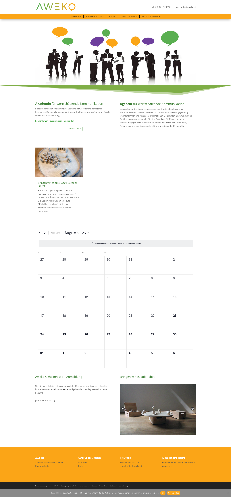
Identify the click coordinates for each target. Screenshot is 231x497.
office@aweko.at (188, 7)
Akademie (76, 16)
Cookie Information (99, 486)
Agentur (113, 16)
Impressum (84, 486)
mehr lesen (43, 211)
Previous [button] (123, 409)
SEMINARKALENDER (73, 129)
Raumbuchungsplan (43, 486)
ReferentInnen (129, 16)
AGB (56, 486)
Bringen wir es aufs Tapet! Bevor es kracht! (57, 184)
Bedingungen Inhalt (68, 486)
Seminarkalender (95, 16)
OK (163, 493)
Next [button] (192, 409)
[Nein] (227, 493)
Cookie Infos (173, 493)
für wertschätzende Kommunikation (69, 103)
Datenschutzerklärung (119, 486)
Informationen (150, 16)
